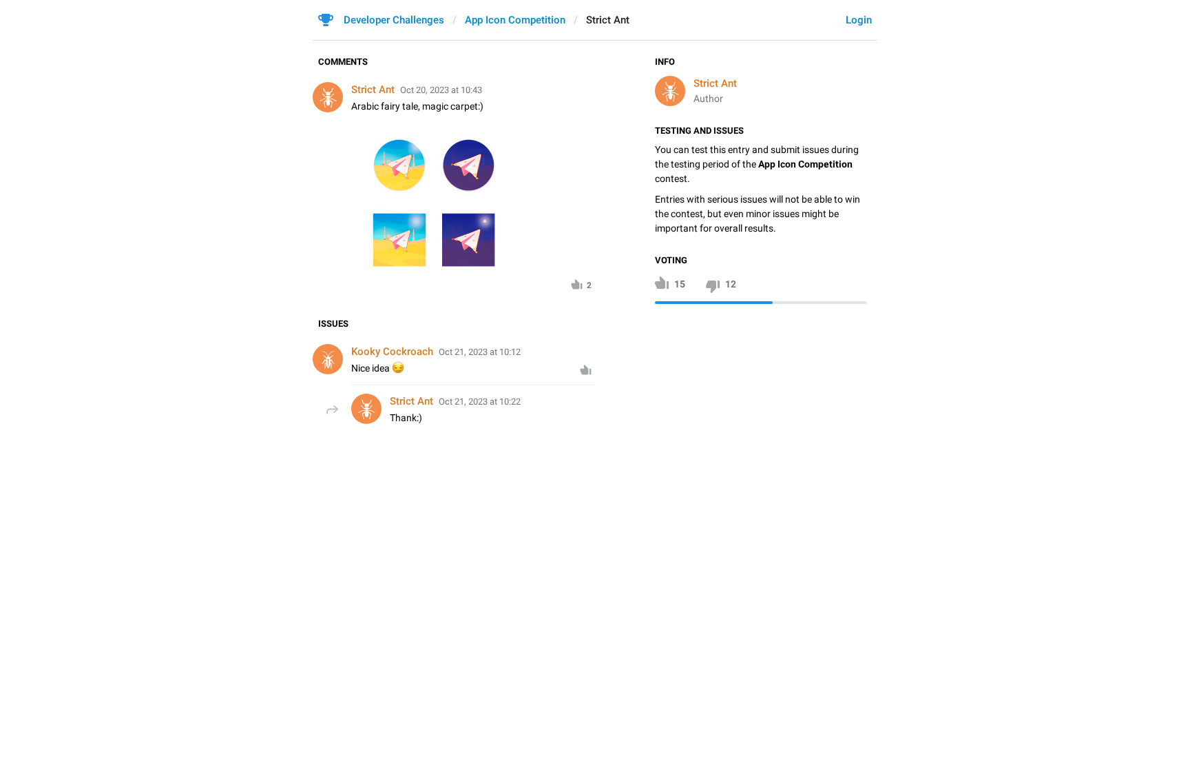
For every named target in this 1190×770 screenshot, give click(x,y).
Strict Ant (715, 83)
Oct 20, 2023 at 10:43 (441, 90)
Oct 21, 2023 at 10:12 (480, 352)
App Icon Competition (515, 20)
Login (859, 20)
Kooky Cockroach (392, 351)
